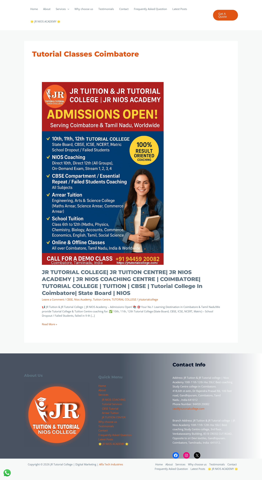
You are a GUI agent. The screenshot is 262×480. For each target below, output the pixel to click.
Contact (124, 9)
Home (34, 9)
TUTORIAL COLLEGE (124, 299)
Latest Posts (179, 9)
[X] (197, 455)
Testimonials (106, 9)
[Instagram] (186, 455)
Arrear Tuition (110, 413)
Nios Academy (83, 299)
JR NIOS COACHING (113, 399)
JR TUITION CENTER (113, 417)
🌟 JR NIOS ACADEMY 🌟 (45, 21)
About (46, 9)
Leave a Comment (53, 299)
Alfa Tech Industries (111, 464)
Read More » (49, 324)
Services (61, 9)
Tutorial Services (112, 404)
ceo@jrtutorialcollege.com (188, 408)
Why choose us (84, 9)
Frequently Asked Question (150, 9)
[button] (67, 9)
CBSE (69, 299)
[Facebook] (176, 455)
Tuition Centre (101, 299)
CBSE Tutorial (110, 408)
